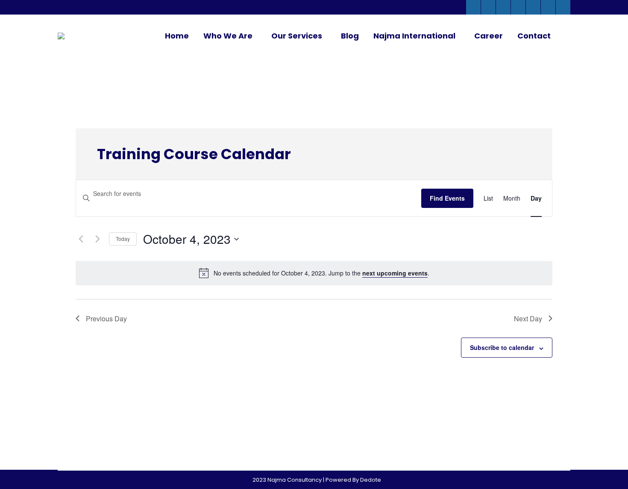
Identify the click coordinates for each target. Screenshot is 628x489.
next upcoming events (395, 273)
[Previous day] (81, 239)
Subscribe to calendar (502, 347)
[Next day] (97, 239)
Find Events (447, 198)
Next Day (528, 318)
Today (123, 238)
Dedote (370, 480)
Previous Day (106, 318)
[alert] (321, 273)
